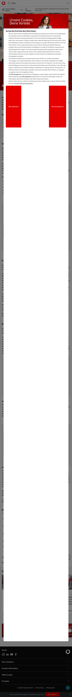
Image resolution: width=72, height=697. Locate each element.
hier (60, 38)
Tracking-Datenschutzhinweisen (23, 83)
